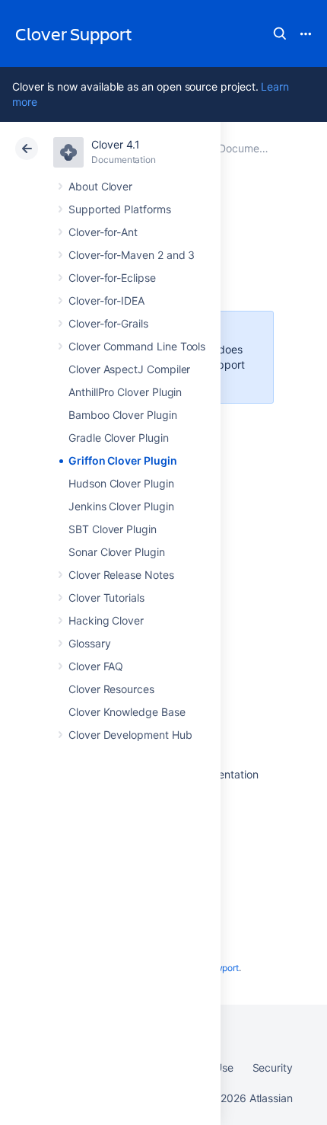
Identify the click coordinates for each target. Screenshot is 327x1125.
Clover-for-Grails (108, 323)
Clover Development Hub (130, 734)
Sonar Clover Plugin (116, 551)
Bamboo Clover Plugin (122, 414)
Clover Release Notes (121, 574)
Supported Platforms (119, 209)
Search (280, 33)
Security (272, 1067)
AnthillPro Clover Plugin (125, 391)
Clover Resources (111, 688)
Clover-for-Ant (103, 231)
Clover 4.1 (115, 144)
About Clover (100, 186)
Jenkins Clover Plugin (121, 506)
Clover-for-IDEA (106, 300)
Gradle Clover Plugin (118, 437)
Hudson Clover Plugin (121, 483)
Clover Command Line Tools (136, 346)
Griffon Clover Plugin (122, 460)
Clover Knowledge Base (127, 711)
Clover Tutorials (106, 597)
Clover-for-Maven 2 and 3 (131, 254)
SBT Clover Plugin (112, 529)
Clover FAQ (95, 666)
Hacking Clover (106, 620)
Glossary (89, 643)
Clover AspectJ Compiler (129, 369)
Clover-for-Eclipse (112, 277)
